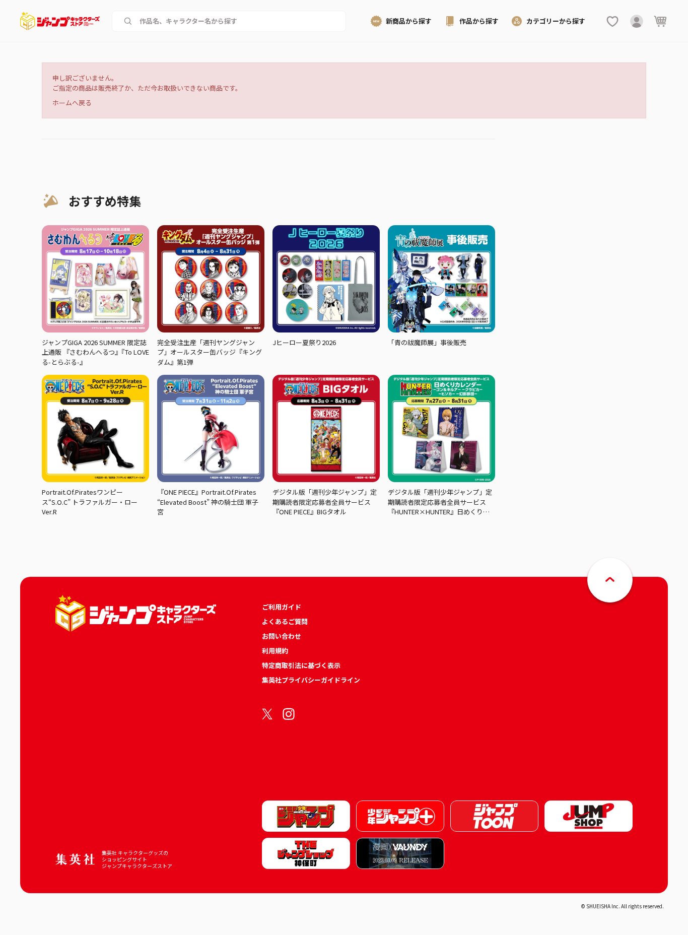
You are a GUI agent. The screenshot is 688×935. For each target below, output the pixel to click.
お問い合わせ (281, 636)
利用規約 (275, 650)
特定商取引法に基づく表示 (301, 665)
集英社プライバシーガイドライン (311, 680)
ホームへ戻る (72, 102)
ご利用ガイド (281, 607)
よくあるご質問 (285, 621)
